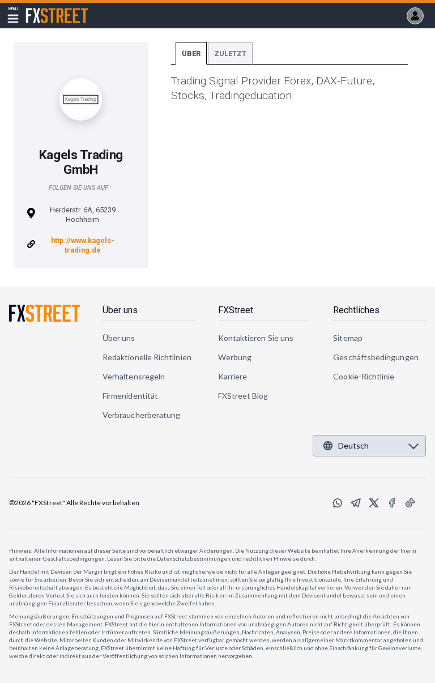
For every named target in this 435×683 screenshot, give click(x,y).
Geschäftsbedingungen (375, 357)
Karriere (233, 376)
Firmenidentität (130, 395)
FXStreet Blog (243, 395)
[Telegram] (355, 503)
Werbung (235, 357)
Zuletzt (230, 53)
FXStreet (43, 9)
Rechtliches (356, 310)
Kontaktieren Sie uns (255, 338)
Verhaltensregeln (134, 376)
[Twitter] (374, 503)
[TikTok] (410, 503)
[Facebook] (392, 503)
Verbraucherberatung (141, 415)
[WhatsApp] (337, 503)
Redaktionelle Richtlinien (147, 357)
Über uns (120, 310)
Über (191, 53)
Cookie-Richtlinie (363, 376)
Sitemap (347, 338)
